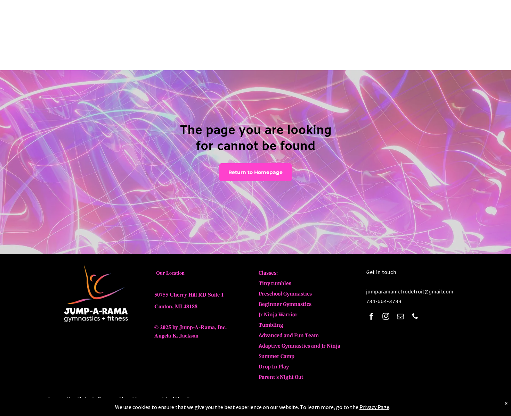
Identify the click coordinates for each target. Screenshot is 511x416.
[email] (400, 317)
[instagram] (386, 317)
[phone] (415, 317)
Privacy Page (374, 406)
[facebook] (371, 317)
